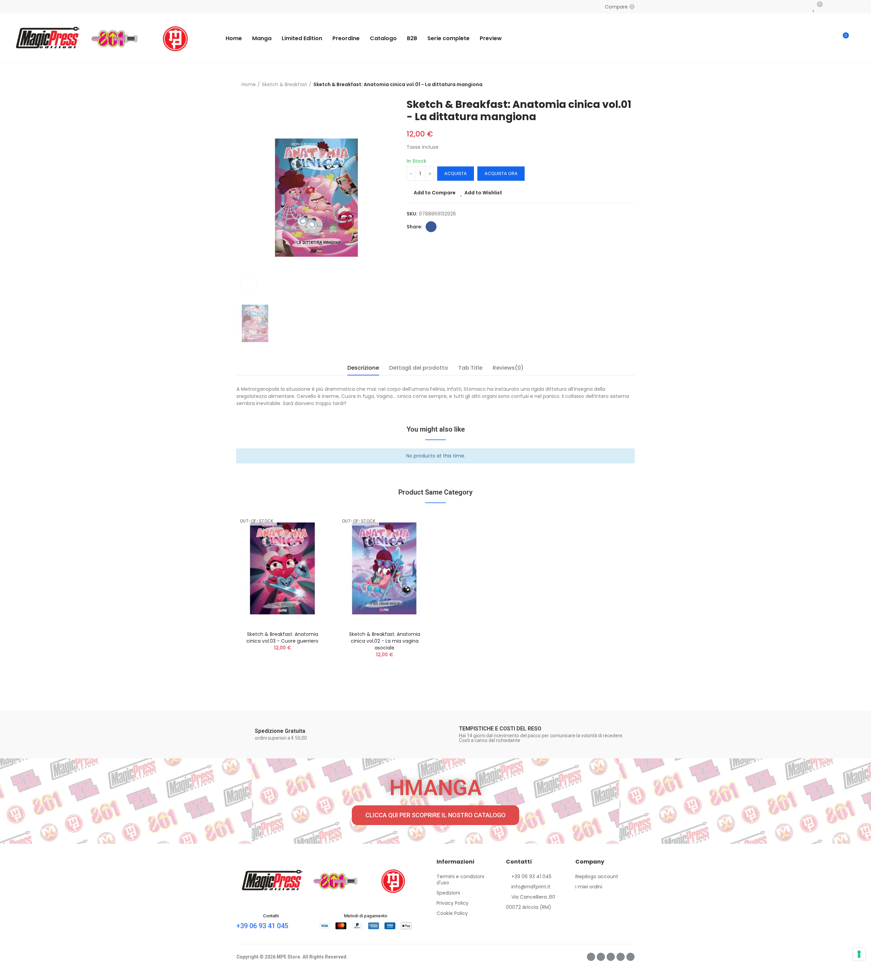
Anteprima (311, 551)
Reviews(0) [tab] (508, 368)
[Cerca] (829, 38)
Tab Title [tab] (470, 368)
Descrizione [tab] (363, 368)
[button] (435, 815)
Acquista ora (500, 173)
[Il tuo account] (857, 38)
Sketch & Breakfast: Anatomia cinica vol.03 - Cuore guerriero (282, 637)
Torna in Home (631, 84)
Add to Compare (435, 192)
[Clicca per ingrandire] (249, 284)
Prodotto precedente (623, 84)
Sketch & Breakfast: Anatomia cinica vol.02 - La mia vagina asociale (384, 641)
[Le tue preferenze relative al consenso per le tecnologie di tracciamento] (859, 954)
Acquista (455, 173)
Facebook (431, 226)
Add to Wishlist (483, 192)
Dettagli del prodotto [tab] (418, 368)
